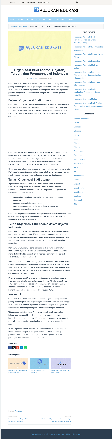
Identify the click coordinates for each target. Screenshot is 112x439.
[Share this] (10, 347)
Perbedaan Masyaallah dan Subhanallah (60, 371)
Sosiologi (77, 195)
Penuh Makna (79, 159)
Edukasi (77, 126)
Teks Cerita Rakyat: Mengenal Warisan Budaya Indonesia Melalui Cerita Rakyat (56, 418)
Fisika (76, 134)
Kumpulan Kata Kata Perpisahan (87, 60)
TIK (75, 204)
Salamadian (79, 175)
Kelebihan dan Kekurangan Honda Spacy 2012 (17, 371)
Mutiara (77, 147)
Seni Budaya (79, 187)
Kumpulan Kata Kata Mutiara (85, 99)
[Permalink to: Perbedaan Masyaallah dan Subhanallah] (61, 363)
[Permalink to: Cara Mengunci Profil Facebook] (39, 363)
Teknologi (78, 199)
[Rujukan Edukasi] (56, 9)
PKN (76, 167)
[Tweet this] (14, 347)
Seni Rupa (78, 191)
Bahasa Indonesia (81, 118)
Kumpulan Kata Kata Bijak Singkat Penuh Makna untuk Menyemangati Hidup (88, 106)
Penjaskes (78, 155)
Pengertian (18, 411)
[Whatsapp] (25, 347)
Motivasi (77, 143)
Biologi (77, 122)
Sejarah (77, 183)
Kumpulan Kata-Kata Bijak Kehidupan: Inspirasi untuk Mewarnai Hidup (85, 39)
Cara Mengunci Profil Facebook (37, 371)
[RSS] (77, 2)
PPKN (76, 171)
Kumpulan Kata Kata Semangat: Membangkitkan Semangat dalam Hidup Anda (87, 75)
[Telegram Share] (21, 347)
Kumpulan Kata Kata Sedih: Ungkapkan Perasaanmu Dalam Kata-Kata (87, 92)
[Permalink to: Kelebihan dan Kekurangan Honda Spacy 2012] (18, 363)
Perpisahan (78, 163)
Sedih (76, 179)
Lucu (76, 139)
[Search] (101, 19)
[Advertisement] (39, 134)
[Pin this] (17, 347)
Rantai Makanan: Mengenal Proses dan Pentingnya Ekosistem (20, 418)
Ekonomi (77, 130)
